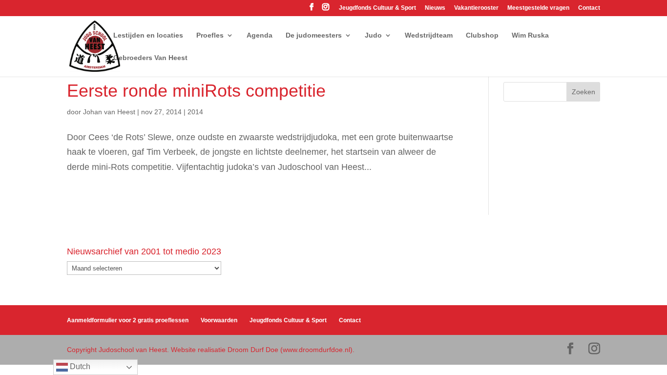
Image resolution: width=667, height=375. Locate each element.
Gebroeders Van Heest (150, 58)
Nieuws (435, 8)
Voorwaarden (219, 320)
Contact (589, 8)
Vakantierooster (476, 8)
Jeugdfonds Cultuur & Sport (377, 8)
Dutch (79, 366)
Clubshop (482, 35)
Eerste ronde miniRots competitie (196, 91)
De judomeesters (314, 35)
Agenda (259, 35)
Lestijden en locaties (148, 35)
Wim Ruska (530, 35)
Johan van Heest (109, 112)
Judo (373, 35)
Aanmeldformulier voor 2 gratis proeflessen (127, 320)
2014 (195, 112)
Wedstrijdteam (429, 35)
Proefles (210, 35)
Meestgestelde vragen (538, 8)
